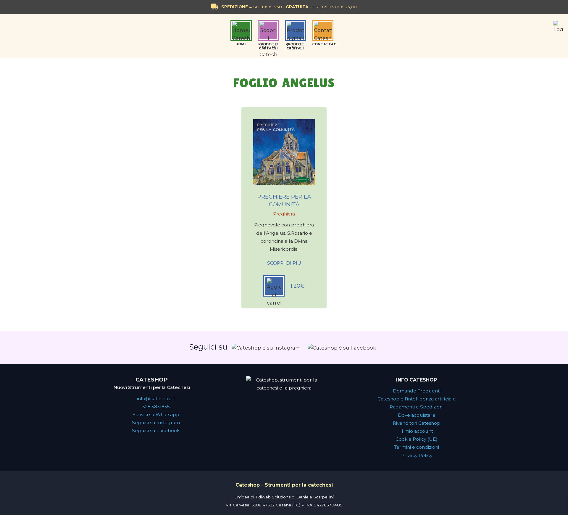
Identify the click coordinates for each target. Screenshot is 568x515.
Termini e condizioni (416, 447)
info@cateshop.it (156, 398)
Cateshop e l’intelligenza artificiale (416, 399)
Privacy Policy (416, 455)
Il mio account (416, 431)
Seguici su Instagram (156, 422)
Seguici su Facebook (156, 430)
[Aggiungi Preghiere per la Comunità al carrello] (274, 286)
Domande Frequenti (416, 391)
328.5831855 (156, 406)
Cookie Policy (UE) (417, 439)
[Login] (559, 26)
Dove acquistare (416, 415)
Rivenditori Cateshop (416, 423)
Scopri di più (284, 263)
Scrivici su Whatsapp (156, 414)
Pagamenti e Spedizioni (416, 407)
